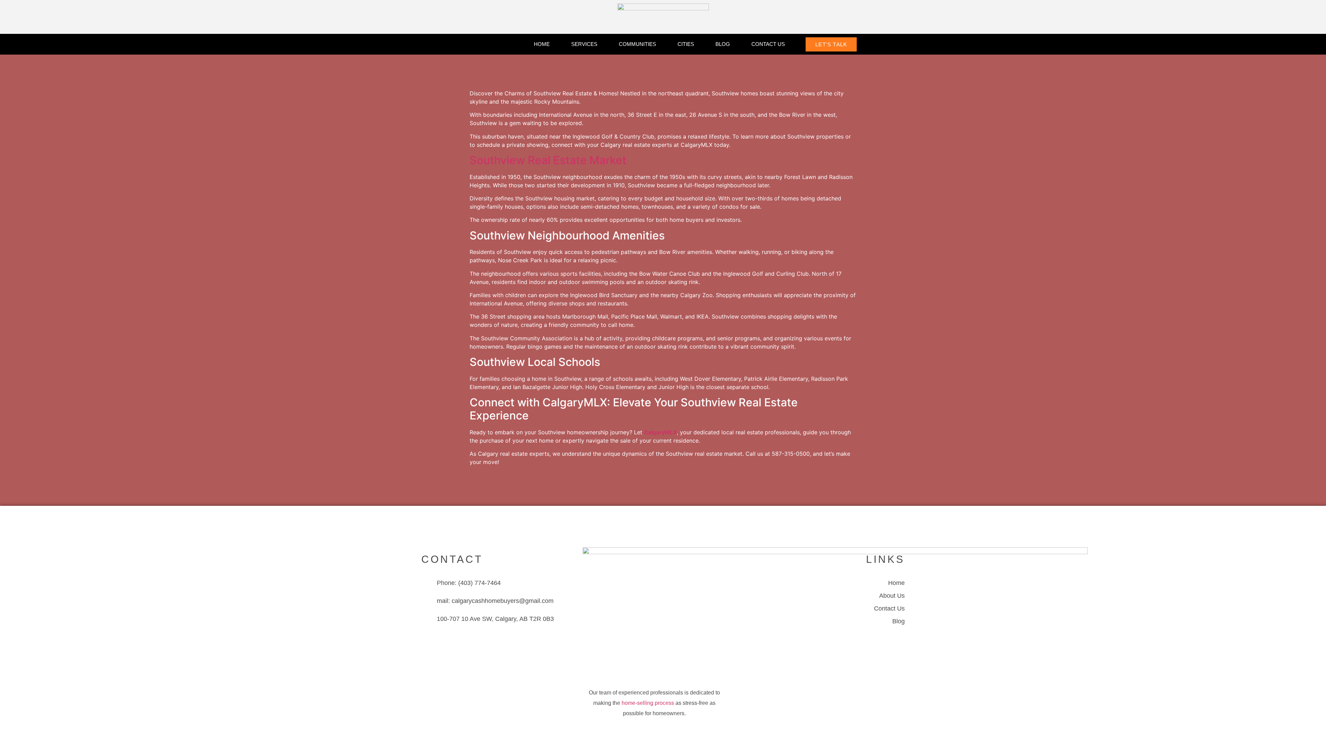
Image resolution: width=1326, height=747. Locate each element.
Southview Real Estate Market (548, 160)
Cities (686, 44)
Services (584, 44)
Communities (637, 44)
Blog (722, 44)
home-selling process (648, 703)
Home (542, 44)
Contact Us (768, 44)
